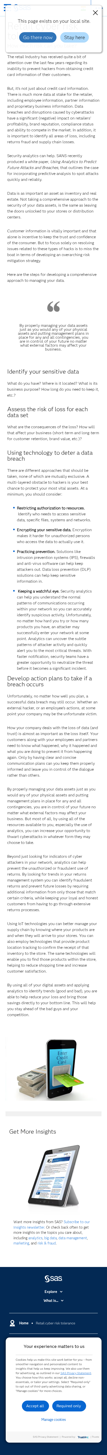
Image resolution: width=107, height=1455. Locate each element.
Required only (68, 1406)
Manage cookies (53, 1419)
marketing (21, 1243)
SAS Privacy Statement (75, 1373)
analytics (35, 1238)
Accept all (35, 1406)
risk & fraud (47, 1243)
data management (72, 1238)
